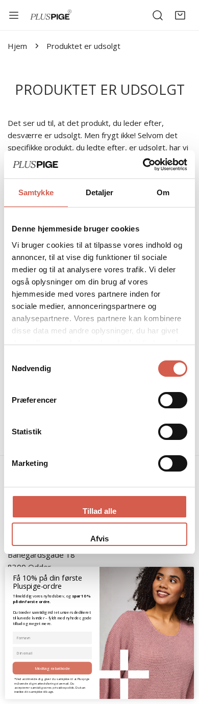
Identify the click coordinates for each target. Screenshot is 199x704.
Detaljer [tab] (100, 192)
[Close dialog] (188, 571)
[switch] (172, 400)
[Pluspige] (51, 15)
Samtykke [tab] (36, 192)
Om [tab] (163, 192)
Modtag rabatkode (52, 668)
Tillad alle (99, 511)
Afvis (99, 538)
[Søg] (157, 15)
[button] (180, 15)
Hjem (17, 46)
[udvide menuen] (14, 15)
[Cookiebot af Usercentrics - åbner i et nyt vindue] (143, 164)
